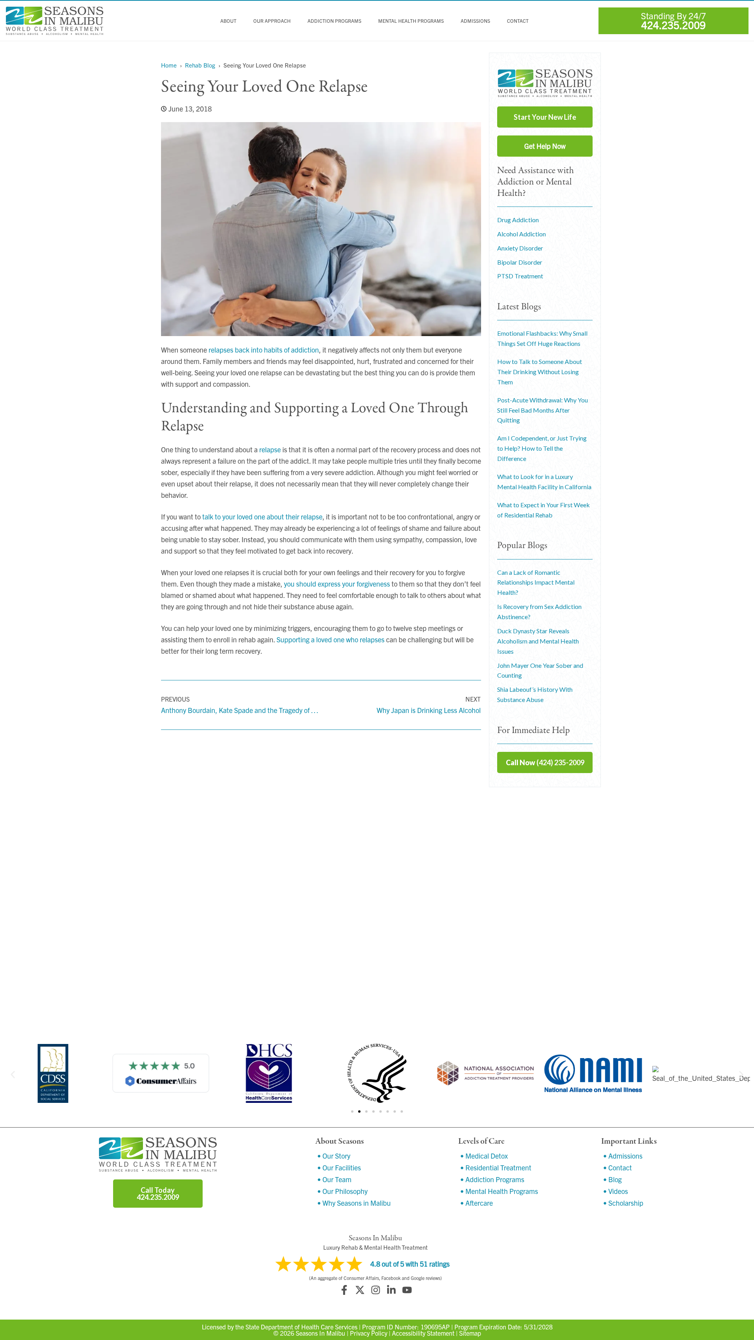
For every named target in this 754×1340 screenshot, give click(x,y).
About (228, 21)
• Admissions (622, 1155)
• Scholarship (623, 1202)
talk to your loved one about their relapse (262, 516)
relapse (270, 449)
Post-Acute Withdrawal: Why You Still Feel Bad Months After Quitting (542, 410)
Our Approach (272, 21)
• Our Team (334, 1179)
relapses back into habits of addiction (264, 349)
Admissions (475, 21)
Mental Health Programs (411, 21)
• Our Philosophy (342, 1191)
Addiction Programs (334, 21)
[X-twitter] (360, 1290)
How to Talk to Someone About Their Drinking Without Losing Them (539, 372)
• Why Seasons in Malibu (354, 1202)
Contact (518, 21)
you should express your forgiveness (337, 583)
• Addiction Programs (492, 1179)
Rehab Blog (200, 65)
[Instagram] (375, 1290)
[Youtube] (407, 1290)
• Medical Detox (484, 1155)
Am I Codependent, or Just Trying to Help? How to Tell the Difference (542, 448)
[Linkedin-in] (391, 1290)
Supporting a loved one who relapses (330, 639)
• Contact (617, 1167)
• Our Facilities (339, 1167)
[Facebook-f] (344, 1290)
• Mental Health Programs (499, 1191)
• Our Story (333, 1155)
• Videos (615, 1191)
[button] (13, 1075)
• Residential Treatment (495, 1167)
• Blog (612, 1179)
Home (169, 65)
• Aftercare (476, 1202)
